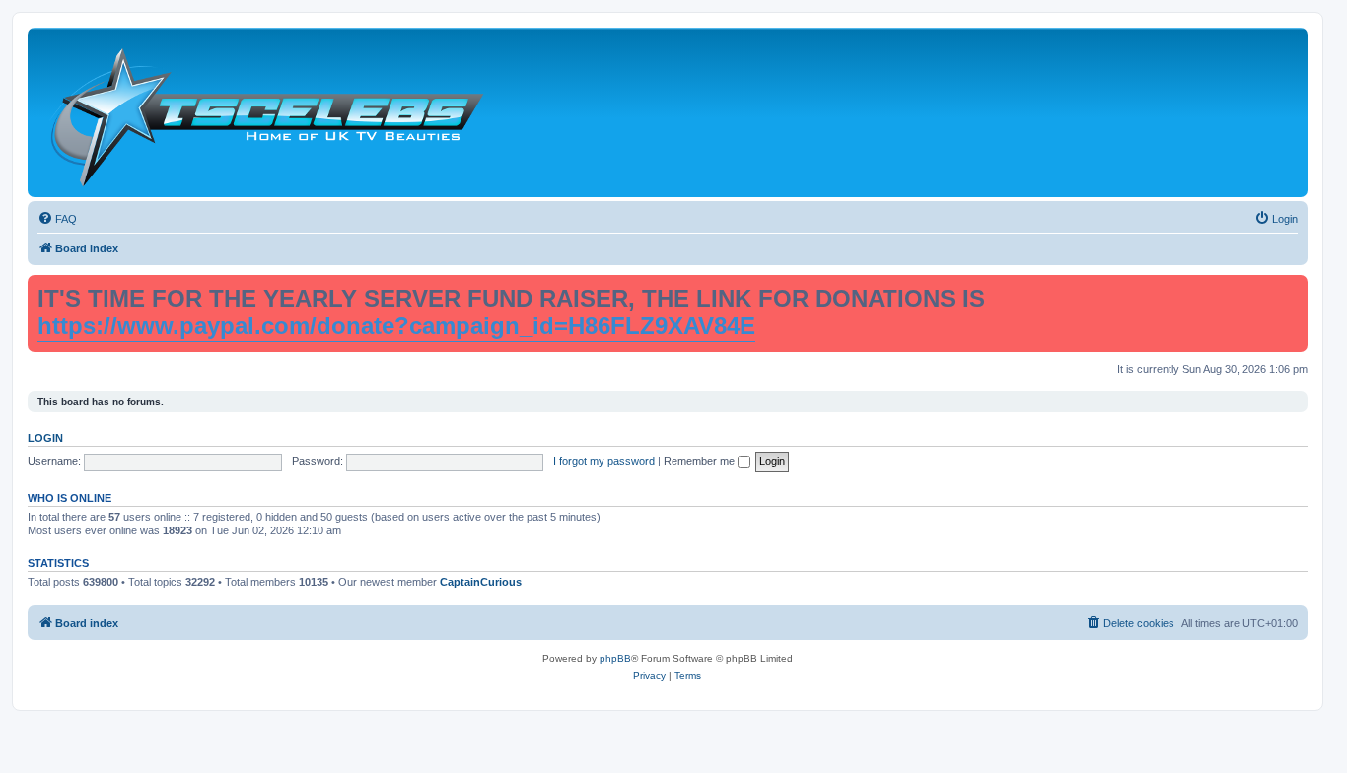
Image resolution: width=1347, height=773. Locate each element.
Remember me (701, 461)
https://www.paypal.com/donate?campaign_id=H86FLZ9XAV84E (396, 326)
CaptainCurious (481, 582)
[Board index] (266, 112)
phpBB (615, 658)
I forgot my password (604, 461)
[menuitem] (57, 219)
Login (45, 438)
